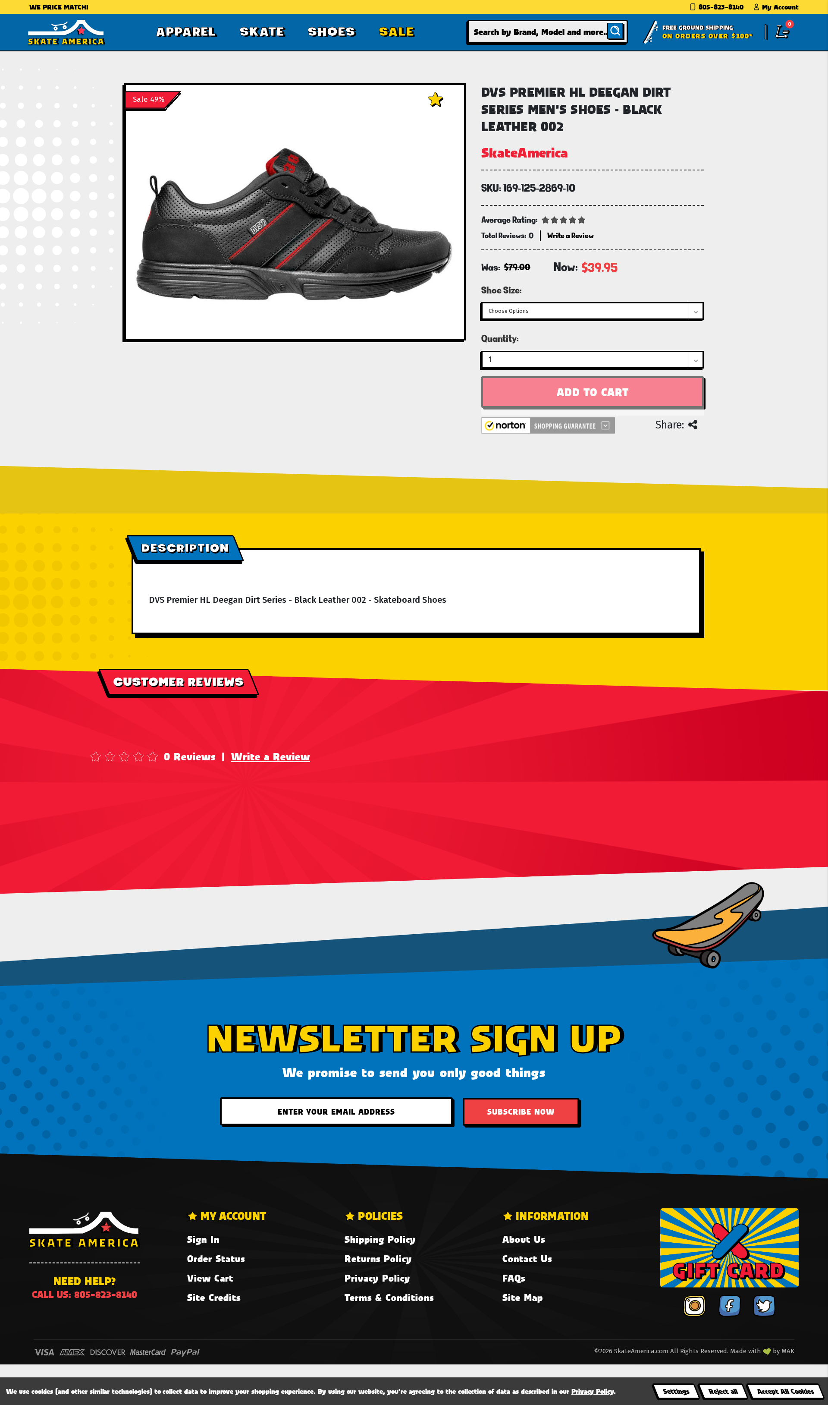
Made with (746, 1351)
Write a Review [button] (570, 235)
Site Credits (214, 1297)
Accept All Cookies (785, 1391)
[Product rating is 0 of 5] (564, 219)
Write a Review (270, 756)
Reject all (723, 1391)
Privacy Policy (377, 1278)
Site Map (522, 1297)
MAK (787, 1351)
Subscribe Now (521, 1111)
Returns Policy (378, 1258)
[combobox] (547, 32)
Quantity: (500, 338)
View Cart (210, 1278)
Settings (676, 1391)
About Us (523, 1239)
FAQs (513, 1278)
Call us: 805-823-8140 (84, 1294)
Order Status (216, 1258)
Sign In (203, 1239)
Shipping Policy (380, 1239)
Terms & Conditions (389, 1297)
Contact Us (527, 1258)
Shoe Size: (501, 290)
